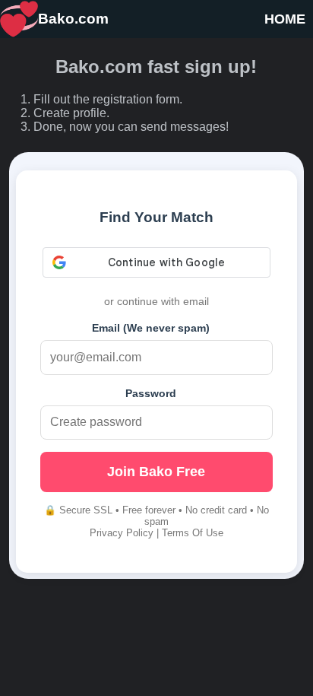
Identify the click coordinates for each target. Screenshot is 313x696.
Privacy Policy (121, 533)
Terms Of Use (192, 533)
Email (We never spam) (151, 328)
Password (150, 393)
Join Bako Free (156, 471)
